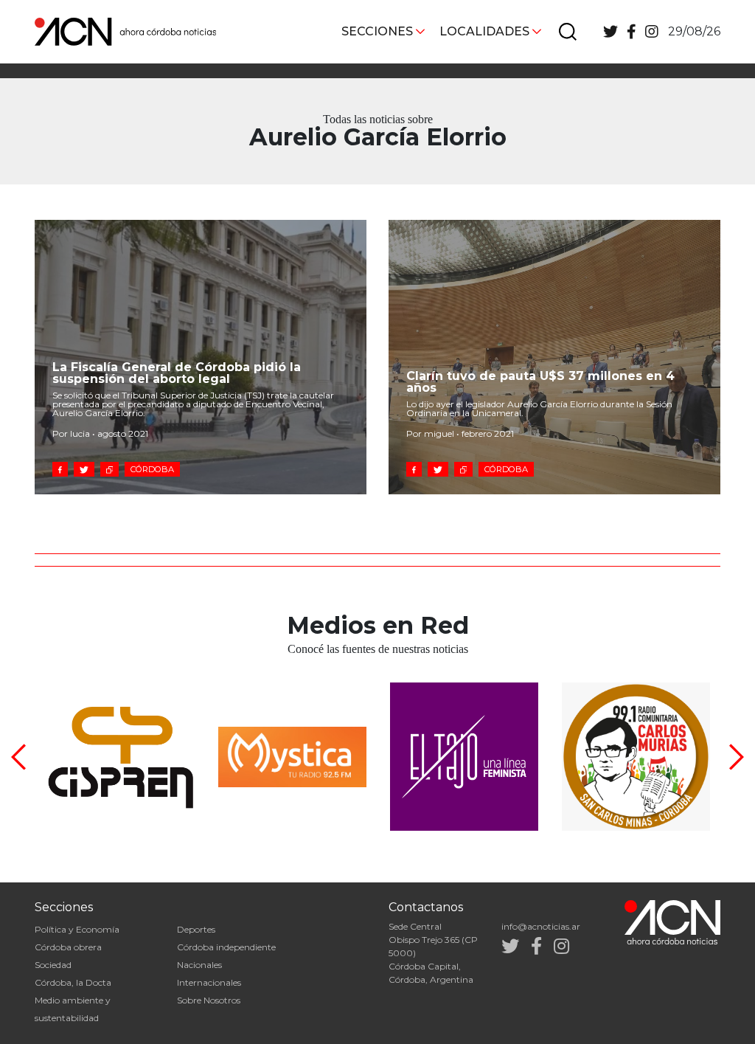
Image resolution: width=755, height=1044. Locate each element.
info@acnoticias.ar (540, 926)
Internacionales (209, 982)
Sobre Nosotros (208, 1000)
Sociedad (53, 964)
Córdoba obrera (68, 947)
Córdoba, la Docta (73, 982)
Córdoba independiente (226, 947)
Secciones (377, 31)
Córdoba (152, 469)
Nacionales (199, 964)
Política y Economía (77, 929)
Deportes (196, 929)
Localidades (484, 31)
